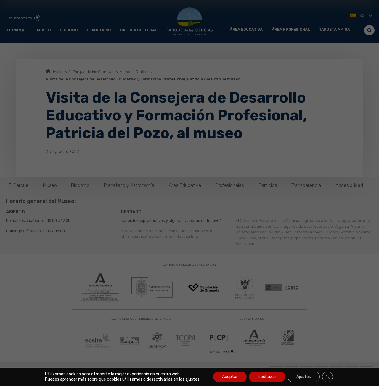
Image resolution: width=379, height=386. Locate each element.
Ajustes (303, 376)
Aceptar (230, 376)
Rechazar (267, 376)
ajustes (192, 379)
